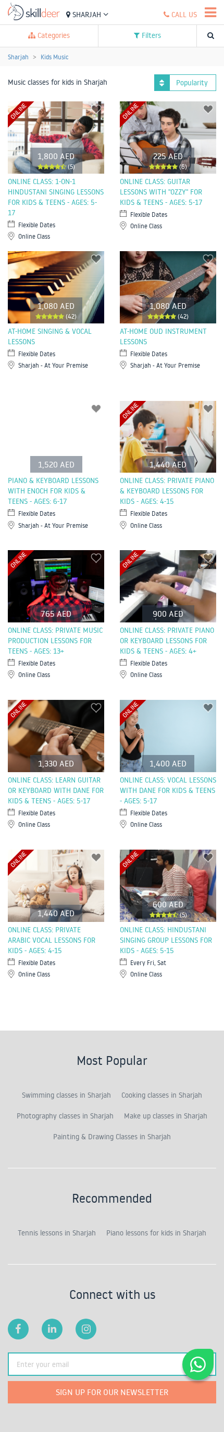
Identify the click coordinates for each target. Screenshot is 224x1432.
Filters (150, 35)
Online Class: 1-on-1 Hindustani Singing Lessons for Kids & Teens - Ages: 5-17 (56, 197)
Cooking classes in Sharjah (161, 1095)
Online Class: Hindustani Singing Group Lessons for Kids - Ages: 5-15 (166, 940)
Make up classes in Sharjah (165, 1116)
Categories (52, 35)
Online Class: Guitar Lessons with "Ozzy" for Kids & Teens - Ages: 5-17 (161, 192)
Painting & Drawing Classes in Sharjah (112, 1136)
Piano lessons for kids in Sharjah (156, 1233)
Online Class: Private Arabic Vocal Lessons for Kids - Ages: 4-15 (51, 940)
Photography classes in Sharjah (65, 1116)
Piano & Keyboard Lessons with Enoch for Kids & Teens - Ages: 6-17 (53, 491)
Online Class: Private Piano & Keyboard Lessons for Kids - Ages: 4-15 (167, 491)
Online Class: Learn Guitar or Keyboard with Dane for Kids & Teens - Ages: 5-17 (56, 790)
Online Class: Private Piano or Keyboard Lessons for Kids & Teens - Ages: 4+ (167, 641)
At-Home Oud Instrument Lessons (163, 336)
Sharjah (86, 14)
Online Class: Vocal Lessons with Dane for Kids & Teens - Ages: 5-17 (168, 790)
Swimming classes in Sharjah (66, 1095)
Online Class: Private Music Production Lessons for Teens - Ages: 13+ (55, 641)
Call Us (183, 14)
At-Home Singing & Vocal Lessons (50, 336)
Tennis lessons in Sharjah (57, 1233)
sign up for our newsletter (112, 1392)
